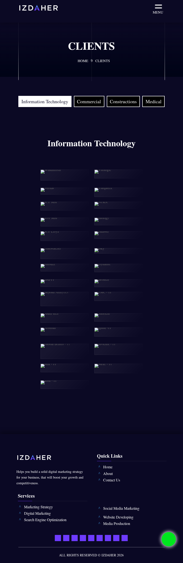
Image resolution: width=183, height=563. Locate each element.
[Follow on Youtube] (83, 537)
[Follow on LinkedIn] (91, 537)
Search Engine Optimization (45, 519)
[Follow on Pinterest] (100, 537)
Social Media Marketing (121, 508)
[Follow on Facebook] (66, 537)
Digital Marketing (37, 513)
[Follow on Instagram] (108, 537)
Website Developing (118, 516)
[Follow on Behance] (116, 537)
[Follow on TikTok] (125, 537)
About (108, 473)
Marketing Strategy (38, 506)
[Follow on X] (74, 537)
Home (83, 60)
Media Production (116, 523)
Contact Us (111, 479)
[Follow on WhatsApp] (58, 537)
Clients (102, 60)
